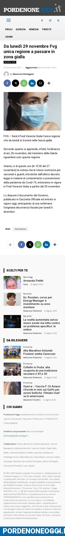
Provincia (27, 347)
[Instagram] (50, 20)
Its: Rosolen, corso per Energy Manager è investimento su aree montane (37, 302)
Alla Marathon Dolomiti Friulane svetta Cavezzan (39, 352)
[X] (58, 20)
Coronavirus (20, 229)
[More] (49, 83)
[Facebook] (42, 20)
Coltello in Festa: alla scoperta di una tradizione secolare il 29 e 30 (40, 370)
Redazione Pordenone (32, 311)
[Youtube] (58, 531)
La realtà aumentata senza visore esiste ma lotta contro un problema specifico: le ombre (41, 324)
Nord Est (10, 62)
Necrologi (28, 277)
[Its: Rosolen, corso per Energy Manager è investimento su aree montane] (12, 299)
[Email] (40, 83)
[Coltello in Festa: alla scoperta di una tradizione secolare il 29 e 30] (12, 369)
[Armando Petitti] (12, 282)
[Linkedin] (32, 83)
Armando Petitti (33, 280)
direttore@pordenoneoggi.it (16, 436)
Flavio (25, 284)
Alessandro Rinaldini (32, 400)
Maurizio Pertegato (23, 74)
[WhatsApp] (23, 83)
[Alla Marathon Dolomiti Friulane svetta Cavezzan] (12, 352)
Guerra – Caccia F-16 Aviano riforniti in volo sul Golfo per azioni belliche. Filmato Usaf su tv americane (41, 391)
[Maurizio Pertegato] (7, 74)
